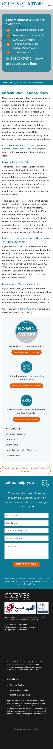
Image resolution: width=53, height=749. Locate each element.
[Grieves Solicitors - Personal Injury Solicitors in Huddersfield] (23, 4)
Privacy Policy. (29, 584)
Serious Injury (13, 82)
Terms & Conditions (20, 694)
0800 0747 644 (24, 58)
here (37, 670)
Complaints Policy (19, 689)
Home (5, 82)
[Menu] (49, 4)
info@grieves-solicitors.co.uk (15, 630)
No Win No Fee (22, 52)
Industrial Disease (26, 82)
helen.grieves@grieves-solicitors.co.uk (19, 627)
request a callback (24, 63)
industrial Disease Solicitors (20, 148)
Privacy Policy (17, 685)
